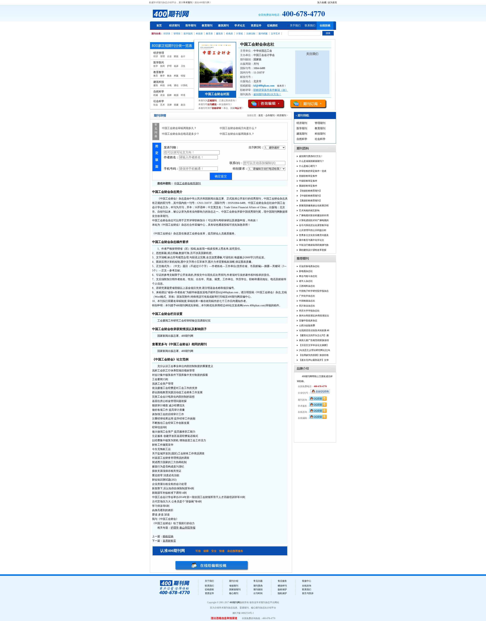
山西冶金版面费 (307, 325)
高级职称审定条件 (308, 185)
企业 (169, 56)
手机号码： (171, 168)
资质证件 (256, 25)
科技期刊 (320, 133)
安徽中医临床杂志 (308, 320)
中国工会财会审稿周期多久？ (179, 128)
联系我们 (310, 25)
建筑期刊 (223, 25)
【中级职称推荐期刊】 (310, 195)
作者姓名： (171, 157)
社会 (155, 104)
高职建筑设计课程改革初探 (312, 250)
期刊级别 (258, 589)
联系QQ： (236, 163)
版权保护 (282, 589)
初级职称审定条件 (308, 176)
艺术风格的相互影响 (309, 210)
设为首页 (332, 2)
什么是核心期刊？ (308, 166)
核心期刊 (233, 593)
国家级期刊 (235, 589)
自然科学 (302, 139)
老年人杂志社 (306, 281)
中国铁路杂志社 (307, 300)
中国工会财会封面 (217, 94)
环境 (183, 95)
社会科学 (320, 139)
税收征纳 (168, 536)
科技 (162, 85)
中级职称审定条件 (308, 181)
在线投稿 (325, 25)
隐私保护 (282, 593)
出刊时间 (258, 593)
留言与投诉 (307, 593)
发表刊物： (171, 147)
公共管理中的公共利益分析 (312, 230)
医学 (155, 66)
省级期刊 (233, 585)
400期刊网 (235, 602)
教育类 (209, 33)
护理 (169, 66)
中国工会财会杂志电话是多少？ (180, 133)
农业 (162, 95)
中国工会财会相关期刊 (187, 183)
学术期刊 (187, 2)
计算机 (239, 33)
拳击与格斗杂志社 (308, 276)
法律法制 (250, 33)
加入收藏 (321, 2)
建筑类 (219, 33)
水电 (169, 85)
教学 (162, 75)
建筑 (155, 85)
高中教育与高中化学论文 (311, 240)
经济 (155, 56)
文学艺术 (275, 33)
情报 (183, 75)
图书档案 (263, 33)
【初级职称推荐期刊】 (310, 190)
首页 (159, 25)
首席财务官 (169, 540)
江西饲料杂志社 (307, 286)
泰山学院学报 (187, 527)
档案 (176, 75)
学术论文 (239, 25)
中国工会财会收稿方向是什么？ (238, 128)
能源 (176, 95)
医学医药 (188, 33)
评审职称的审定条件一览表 (312, 171)
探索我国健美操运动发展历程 (314, 205)
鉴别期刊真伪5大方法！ (267, 94)
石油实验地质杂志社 (309, 266)
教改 (169, 75)
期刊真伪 (258, 585)
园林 (169, 95)
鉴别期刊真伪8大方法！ (311, 156)
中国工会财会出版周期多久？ (237, 133)
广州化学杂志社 (307, 296)
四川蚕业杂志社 (307, 305)
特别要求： (240, 168)
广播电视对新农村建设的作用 (314, 215)
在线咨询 (306, 585)
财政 (176, 56)
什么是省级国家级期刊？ (311, 161)
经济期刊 (174, 25)
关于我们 (295, 25)
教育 (155, 75)
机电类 (229, 33)
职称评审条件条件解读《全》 (270, 90)
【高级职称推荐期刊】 (310, 200)
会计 (183, 56)
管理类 (177, 33)
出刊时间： (256, 147)
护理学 (175, 527)
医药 (162, 66)
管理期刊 (320, 123)
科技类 (199, 33)
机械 (155, 95)
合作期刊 (270, 115)
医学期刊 (190, 25)
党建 (176, 104)
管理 (162, 56)
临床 (176, 66)
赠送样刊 (282, 585)
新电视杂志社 (306, 271)
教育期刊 (207, 25)
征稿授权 (272, 25)
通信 (176, 85)
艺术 (162, 104)
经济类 (166, 33)
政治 (183, 104)
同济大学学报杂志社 (309, 310)
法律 (169, 104)
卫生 (183, 66)
